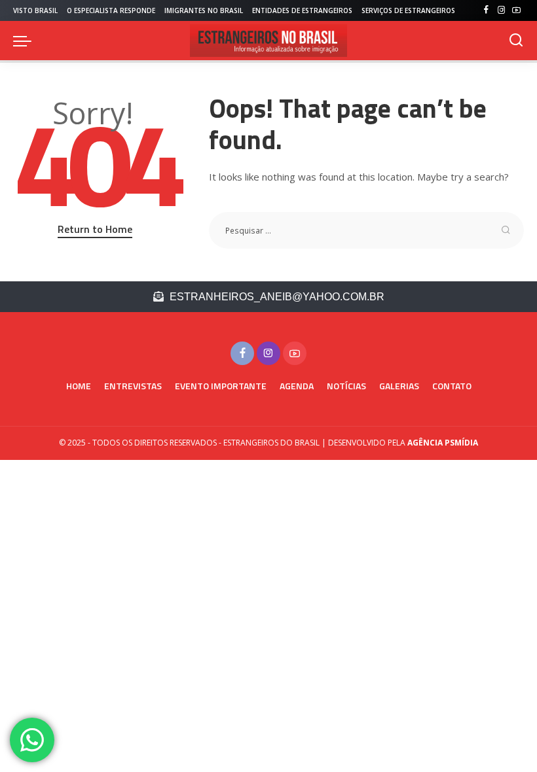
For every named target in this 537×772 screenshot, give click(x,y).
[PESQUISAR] (516, 40)
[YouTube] (516, 10)
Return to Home (95, 229)
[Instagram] (501, 10)
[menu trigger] (25, 40)
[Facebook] (486, 10)
